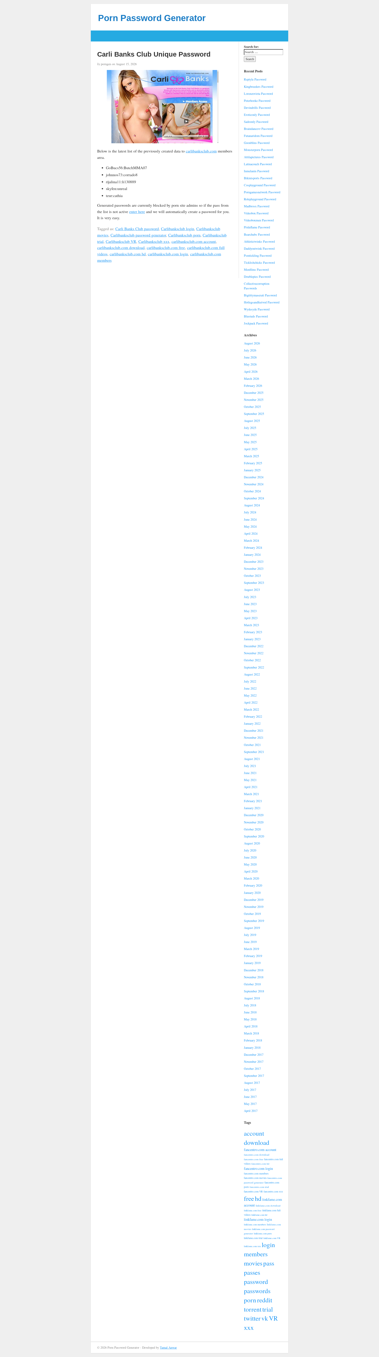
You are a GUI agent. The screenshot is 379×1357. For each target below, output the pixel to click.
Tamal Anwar (168, 1347)
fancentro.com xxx (273, 1191)
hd (258, 1198)
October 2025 (252, 407)
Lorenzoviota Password (258, 93)
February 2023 (253, 632)
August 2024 (252, 505)
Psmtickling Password (258, 255)
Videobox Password (256, 213)
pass (268, 1263)
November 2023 (253, 568)
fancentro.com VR (253, 1191)
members (256, 1253)
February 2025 (253, 463)
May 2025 (250, 442)
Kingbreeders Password (258, 86)
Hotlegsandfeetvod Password (261, 302)
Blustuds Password (256, 316)
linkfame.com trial (253, 1238)
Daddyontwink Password (259, 248)
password (256, 1281)
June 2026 (250, 357)
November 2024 (253, 484)
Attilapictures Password (259, 157)
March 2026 (251, 378)
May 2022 (250, 695)
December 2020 (253, 815)
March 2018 (251, 1033)
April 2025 (250, 449)
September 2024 (254, 498)
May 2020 (250, 864)
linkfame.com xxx (252, 1246)
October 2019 (252, 914)
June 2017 (250, 1097)
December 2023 (253, 561)
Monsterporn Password (258, 150)
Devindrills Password (257, 108)
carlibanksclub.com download (121, 247)
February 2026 (253, 386)
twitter (252, 1318)
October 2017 (252, 1069)
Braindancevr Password (258, 129)
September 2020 (254, 836)
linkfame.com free (252, 1210)
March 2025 (251, 456)
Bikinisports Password (258, 178)
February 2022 (253, 716)
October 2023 (252, 576)
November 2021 (253, 737)
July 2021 (250, 766)
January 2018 (252, 1047)
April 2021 (250, 787)
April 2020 (250, 871)
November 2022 (253, 653)
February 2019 (253, 956)
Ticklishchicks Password (259, 262)
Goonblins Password (257, 143)
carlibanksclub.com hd (128, 253)
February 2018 (253, 1040)
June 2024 (250, 519)
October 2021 (252, 745)
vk (264, 1318)
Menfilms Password (256, 269)
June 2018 (250, 1012)
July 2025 (250, 428)
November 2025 (253, 400)
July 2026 (250, 350)
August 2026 (252, 343)
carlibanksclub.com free (166, 247)
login (268, 1244)
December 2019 (253, 900)
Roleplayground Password (260, 199)
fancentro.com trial (259, 1186)
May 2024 (250, 526)
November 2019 (253, 907)
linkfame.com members (255, 1224)
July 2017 (250, 1090)
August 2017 (252, 1083)
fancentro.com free (253, 1159)
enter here (137, 211)
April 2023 (250, 618)
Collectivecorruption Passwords (256, 285)
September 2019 (254, 921)
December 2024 (253, 477)
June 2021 (250, 773)
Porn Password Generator (152, 18)
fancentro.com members (256, 1173)
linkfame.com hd (259, 1214)
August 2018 (252, 998)
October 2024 (252, 491)
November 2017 (253, 1061)
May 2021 (250, 780)
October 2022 (252, 660)
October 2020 (252, 829)
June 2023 (250, 604)
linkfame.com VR (271, 1238)
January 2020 (252, 893)
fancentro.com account (260, 1149)
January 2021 (252, 808)
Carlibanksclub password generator (138, 235)
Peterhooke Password (257, 101)
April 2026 (250, 371)
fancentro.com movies (255, 1178)
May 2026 (250, 364)
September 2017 (254, 1076)
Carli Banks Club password (137, 228)
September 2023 (254, 583)
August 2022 (252, 674)
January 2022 (252, 723)
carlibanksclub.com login (168, 253)
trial (267, 1309)
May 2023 (250, 611)
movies (253, 1263)
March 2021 (251, 794)
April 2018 (250, 1026)
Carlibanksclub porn (184, 235)
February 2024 (253, 547)
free (249, 1198)
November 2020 (253, 822)
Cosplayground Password (259, 185)
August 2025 (252, 421)
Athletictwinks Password (259, 241)
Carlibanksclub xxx (153, 241)
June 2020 (250, 857)
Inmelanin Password (256, 171)
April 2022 (250, 702)
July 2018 (250, 1005)
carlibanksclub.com (201, 151)
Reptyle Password (255, 79)
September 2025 (254, 414)
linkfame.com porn (263, 1233)
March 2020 (251, 878)
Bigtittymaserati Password (260, 295)
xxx (249, 1327)
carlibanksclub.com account (194, 241)
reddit (264, 1300)
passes (252, 1272)
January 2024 (252, 554)
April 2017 (250, 1111)
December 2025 (253, 393)
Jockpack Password (256, 323)
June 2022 (250, 688)
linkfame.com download (268, 1205)
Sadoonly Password (256, 122)
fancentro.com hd (260, 1163)
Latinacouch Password (258, 164)
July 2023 (250, 597)
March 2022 (251, 709)
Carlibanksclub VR (121, 241)
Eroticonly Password (257, 115)
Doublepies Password (257, 276)
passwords (257, 1290)
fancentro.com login (258, 1168)
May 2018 (250, 1019)
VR (273, 1318)
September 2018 (254, 991)
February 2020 (253, 885)
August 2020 (252, 843)
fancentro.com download (256, 1154)
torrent (252, 1309)
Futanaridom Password (258, 136)
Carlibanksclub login (177, 228)
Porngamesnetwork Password (262, 192)
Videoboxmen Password (259, 220)
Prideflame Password (257, 227)
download (256, 1142)
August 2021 (252, 759)
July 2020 (250, 850)
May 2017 (250, 1104)
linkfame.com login (258, 1219)
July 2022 (250, 681)
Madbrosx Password (256, 206)
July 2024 (250, 512)
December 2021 (253, 730)
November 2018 (253, 977)
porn (250, 1300)
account (254, 1133)
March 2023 (251, 625)
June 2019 (250, 942)
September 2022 (254, 667)
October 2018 (252, 984)
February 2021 (253, 801)
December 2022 (253, 646)
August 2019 (252, 928)
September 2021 (254, 752)
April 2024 (250, 533)
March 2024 (251, 540)
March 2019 (251, 949)
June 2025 (250, 435)
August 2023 (252, 590)
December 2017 (253, 1054)
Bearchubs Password (257, 234)
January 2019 (252, 963)
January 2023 (252, 639)
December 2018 (253, 970)
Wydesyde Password (257, 309)
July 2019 (250, 935)
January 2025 (252, 470)
